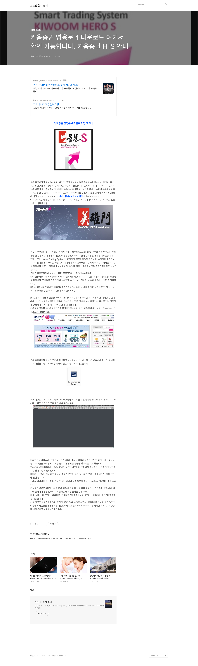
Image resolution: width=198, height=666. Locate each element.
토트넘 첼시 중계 (39, 5)
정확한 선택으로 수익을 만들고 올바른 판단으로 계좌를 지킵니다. (62, 107)
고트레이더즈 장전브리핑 (46, 104)
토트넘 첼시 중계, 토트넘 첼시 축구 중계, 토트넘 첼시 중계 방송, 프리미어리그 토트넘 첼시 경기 (69, 606)
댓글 (32, 589)
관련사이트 (155, 655)
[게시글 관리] (44, 524)
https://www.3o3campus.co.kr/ (47, 81)
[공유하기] (40, 524)
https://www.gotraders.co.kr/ (46, 100)
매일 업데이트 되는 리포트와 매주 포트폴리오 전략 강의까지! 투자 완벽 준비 (65, 90)
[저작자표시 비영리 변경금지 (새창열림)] (62, 524)
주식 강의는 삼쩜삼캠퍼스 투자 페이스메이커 (56, 84)
